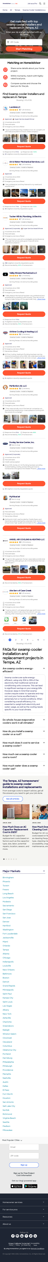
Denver (6, 922)
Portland (7, 1054)
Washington (8, 930)
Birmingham (8, 877)
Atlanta (6, 954)
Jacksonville (8, 938)
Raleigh (6, 1030)
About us (7, 1224)
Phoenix (6, 881)
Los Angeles (8, 897)
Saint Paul (7, 994)
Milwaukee (7, 1130)
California (18, 1244)
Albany (6, 1010)
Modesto (7, 901)
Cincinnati (7, 1038)
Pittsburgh (7, 1066)
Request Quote (24, 146)
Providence (8, 1070)
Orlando (6, 946)
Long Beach (8, 893)
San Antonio (8, 1102)
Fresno (6, 889)
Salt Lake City (9, 1106)
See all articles (12, 799)
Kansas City (8, 998)
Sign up (24, 1165)
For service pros (10, 1209)
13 (38, 640)
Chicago (6, 958)
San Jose (7, 918)
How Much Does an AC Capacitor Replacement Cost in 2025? (15, 830)
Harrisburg (7, 1058)
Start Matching (24, 48)
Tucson (6, 885)
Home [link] (5, 10)
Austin (5, 1082)
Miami (5, 942)
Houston (6, 1098)
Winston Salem (9, 1034)
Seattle (6, 1122)
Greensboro (8, 1026)
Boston (6, 978)
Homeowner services (12, 1202)
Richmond (7, 1114)
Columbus (7, 1046)
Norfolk (6, 1110)
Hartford (6, 926)
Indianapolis (8, 962)
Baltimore (7, 974)
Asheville (7, 1018)
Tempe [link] (17, 10)
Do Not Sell (26, 1244)
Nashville (7, 1078)
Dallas (5, 1086)
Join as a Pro (32, 4)
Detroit (6, 982)
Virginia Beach (9, 1118)
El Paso (6, 1090)
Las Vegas (7, 1006)
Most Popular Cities (11, 1140)
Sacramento (8, 905)
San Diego (7, 909)
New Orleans (9, 970)
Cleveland (7, 1042)
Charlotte (7, 1022)
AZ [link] (11, 10)
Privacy (11, 1244)
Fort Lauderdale (10, 934)
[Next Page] (44, 640)
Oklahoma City (9, 1050)
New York (7, 1014)
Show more (41, 299)
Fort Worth (8, 1094)
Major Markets (11, 871)
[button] (6, 138)
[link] (24, 111)
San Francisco (9, 914)
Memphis (7, 1074)
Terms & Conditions (37, 1249)
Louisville (7, 966)
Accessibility (35, 1244)
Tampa (6, 950)
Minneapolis (8, 990)
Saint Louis (7, 1002)
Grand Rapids (9, 986)
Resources (7, 1217)
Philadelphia (8, 1062)
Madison (6, 1126)
